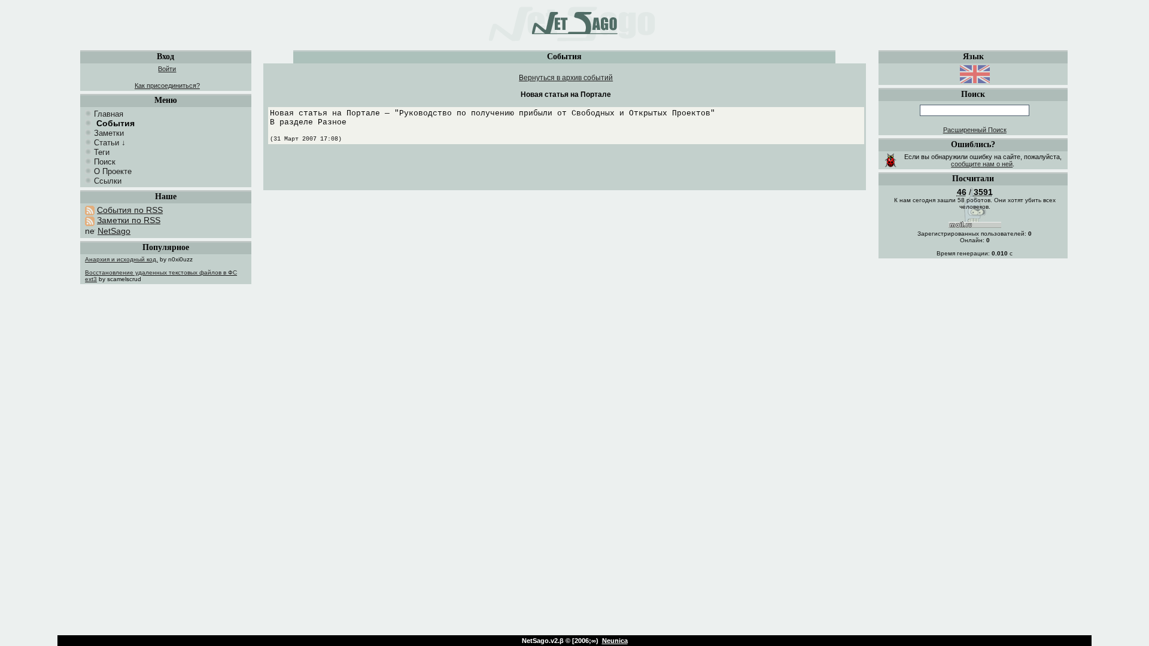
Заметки (109, 133)
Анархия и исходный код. (121, 259)
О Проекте (113, 171)
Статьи (106, 142)
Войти (167, 68)
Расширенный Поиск (975, 129)
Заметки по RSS (128, 220)
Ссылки (107, 180)
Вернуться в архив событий (566, 78)
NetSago (114, 231)
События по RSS (130, 210)
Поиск (104, 161)
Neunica (615, 640)
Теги (102, 152)
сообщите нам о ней (982, 163)
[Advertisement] (566, 170)
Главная (108, 113)
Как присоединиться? (167, 85)
